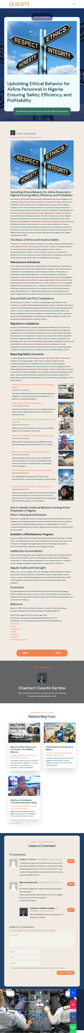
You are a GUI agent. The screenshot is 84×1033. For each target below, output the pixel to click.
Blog (13, 626)
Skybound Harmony (19, 640)
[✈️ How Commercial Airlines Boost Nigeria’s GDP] (66, 459)
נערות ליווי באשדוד (27, 859)
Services (15, 637)
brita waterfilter (28, 882)
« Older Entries (15, 823)
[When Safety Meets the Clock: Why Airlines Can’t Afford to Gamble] (66, 426)
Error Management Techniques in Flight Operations (32, 470)
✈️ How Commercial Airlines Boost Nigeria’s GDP (31, 452)
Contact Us (16, 629)
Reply (71, 861)
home (14, 632)
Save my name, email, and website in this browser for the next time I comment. (39, 968)
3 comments (62, 111)
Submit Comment (65, 973)
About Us (15, 624)
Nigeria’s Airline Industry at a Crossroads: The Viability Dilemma (23, 749)
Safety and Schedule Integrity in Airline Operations (32, 487)
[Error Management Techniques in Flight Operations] (66, 477)
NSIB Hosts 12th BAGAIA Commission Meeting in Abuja (32, 436)
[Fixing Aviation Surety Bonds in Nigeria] (66, 410)
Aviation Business (42, 17)
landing (14, 634)
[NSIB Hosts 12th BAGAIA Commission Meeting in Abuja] (66, 442)
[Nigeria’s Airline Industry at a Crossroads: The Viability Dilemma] (66, 391)
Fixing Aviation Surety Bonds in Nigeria (27, 403)
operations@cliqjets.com (35, 1014)
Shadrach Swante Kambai (30, 111)
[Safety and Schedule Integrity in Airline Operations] (66, 493)
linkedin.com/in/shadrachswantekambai (25, 137)
